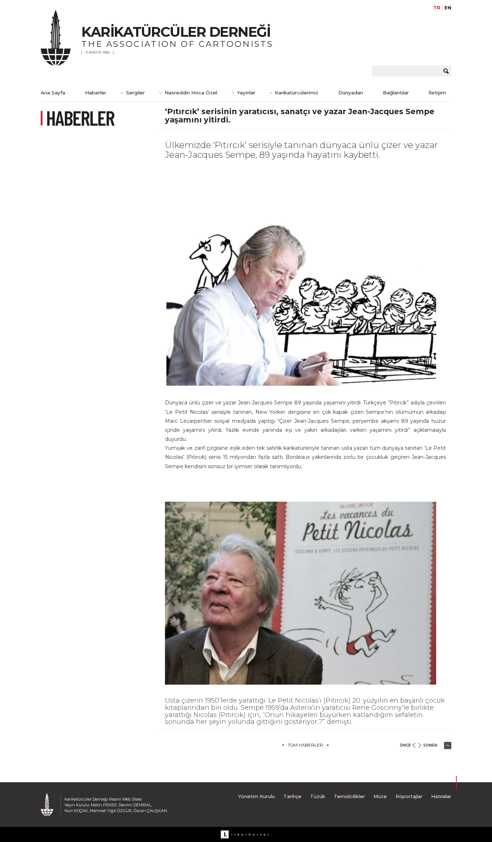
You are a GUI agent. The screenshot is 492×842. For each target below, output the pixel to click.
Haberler (95, 92)
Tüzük (317, 796)
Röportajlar (408, 796)
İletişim (437, 92)
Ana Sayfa (53, 92)
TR (436, 7)
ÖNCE (405, 745)
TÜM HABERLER (305, 745)
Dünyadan (350, 92)
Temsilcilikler (349, 796)
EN (447, 7)
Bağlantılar (396, 92)
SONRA (430, 745)
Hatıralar (441, 796)
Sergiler (135, 92)
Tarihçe (292, 796)
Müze (380, 796)
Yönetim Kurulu (256, 796)
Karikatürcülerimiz (296, 92)
